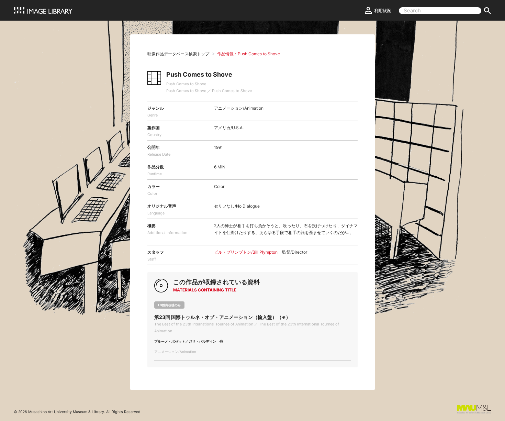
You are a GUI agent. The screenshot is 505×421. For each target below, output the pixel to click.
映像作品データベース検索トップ (178, 53)
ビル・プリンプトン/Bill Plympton (246, 252)
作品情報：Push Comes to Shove (248, 53)
